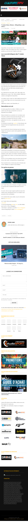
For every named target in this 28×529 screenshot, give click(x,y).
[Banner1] (14, 343)
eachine (13, 488)
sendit (10, 499)
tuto (17, 501)
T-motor (9, 215)
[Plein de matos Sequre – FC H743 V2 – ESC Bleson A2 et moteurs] (14, 253)
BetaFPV (11, 482)
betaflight (6, 482)
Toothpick (12, 501)
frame (13, 492)
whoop (14, 503)
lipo (5, 495)
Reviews (8, 19)
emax (17, 488)
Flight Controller (15, 490)
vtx (5, 503)
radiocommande (17, 497)
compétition (13, 486)
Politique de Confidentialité (10, 519)
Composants (14, 19)
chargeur (17, 484)
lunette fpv (13, 495)
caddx (19, 482)
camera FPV (6, 484)
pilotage (11, 497)
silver (16, 204)
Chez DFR (4, 202)
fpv (9, 492)
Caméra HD (12, 484)
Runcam (6, 499)
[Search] (26, 15)
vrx (20, 501)
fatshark (6, 490)
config (6, 488)
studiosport (16, 499)
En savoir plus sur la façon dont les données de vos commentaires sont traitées (13, 309)
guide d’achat (8, 198)
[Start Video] (14, 38)
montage (19, 495)
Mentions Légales (20, 519)
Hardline (15, 123)
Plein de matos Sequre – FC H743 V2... (14, 263)
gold (12, 204)
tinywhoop (7, 501)
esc (20, 488)
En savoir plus (10, 404)
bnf (15, 482)
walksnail (9, 503)
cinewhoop (7, 486)
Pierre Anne (7, 28)
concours (19, 486)
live (8, 495)
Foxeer (6, 492)
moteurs (4, 215)
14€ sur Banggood (21, 207)
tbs (20, 499)
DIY (9, 488)
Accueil (2, 19)
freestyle (17, 492)
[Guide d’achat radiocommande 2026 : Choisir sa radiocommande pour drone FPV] (14, 383)
